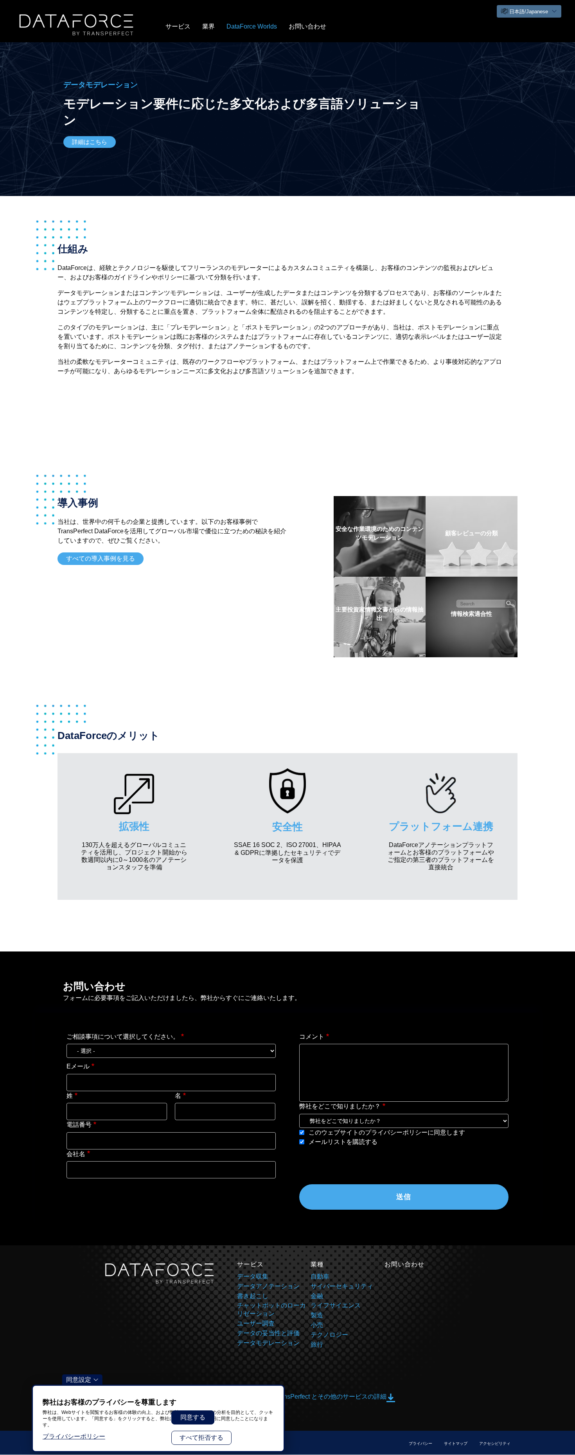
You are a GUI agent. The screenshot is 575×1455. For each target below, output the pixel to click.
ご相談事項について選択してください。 (122, 1036)
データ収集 (252, 1276)
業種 (317, 1264)
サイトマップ (455, 1443)
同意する (192, 1417)
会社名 (75, 1154)
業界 (208, 26)
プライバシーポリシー (74, 1436)
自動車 (320, 1276)
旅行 (317, 1344)
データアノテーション (268, 1286)
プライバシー (420, 1443)
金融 (317, 1296)
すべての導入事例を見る (100, 558)
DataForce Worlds (251, 26)
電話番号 (79, 1124)
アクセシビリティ (494, 1443)
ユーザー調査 (256, 1323)
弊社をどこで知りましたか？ (340, 1106)
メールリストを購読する (342, 1141)
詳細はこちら (89, 142)
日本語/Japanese (528, 11)
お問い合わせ (307, 26)
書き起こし (252, 1296)
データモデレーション (268, 1343)
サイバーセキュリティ (342, 1286)
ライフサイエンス (336, 1305)
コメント (311, 1036)
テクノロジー (329, 1334)
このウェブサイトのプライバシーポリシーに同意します (386, 1132)
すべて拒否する (201, 1437)
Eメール (78, 1066)
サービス (177, 26)
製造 (317, 1315)
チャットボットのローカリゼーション (271, 1309)
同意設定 (78, 1379)
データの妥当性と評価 (268, 1333)
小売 (317, 1325)
